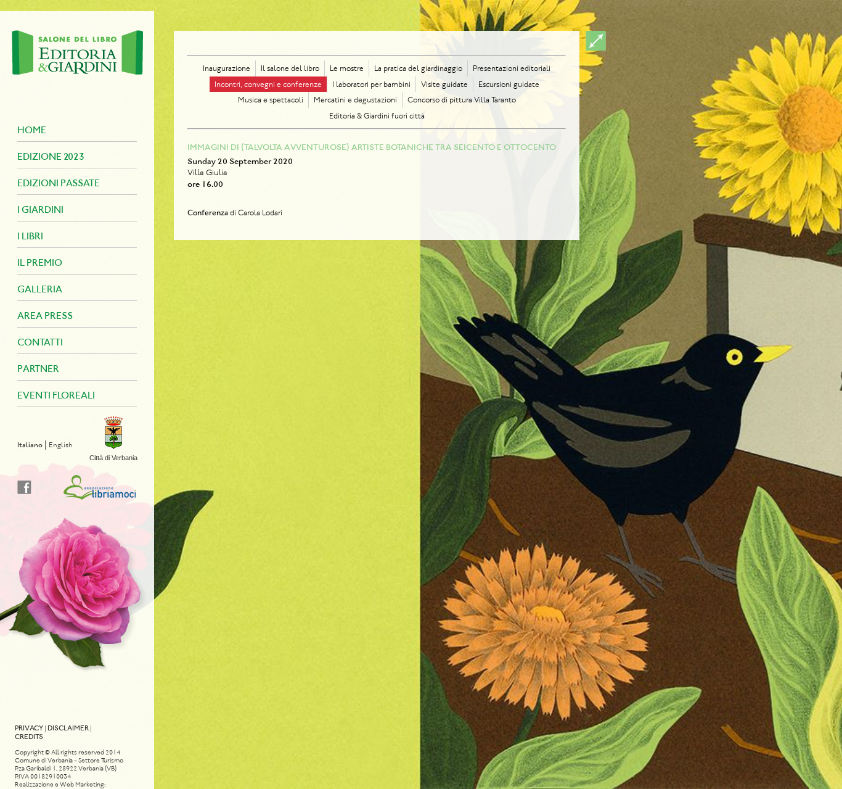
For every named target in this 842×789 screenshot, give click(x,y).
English (61, 444)
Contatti (40, 342)
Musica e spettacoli (270, 99)
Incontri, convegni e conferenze (268, 84)
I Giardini (40, 209)
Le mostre (347, 68)
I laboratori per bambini (371, 84)
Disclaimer (68, 728)
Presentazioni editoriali (511, 68)
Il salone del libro (290, 68)
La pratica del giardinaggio (418, 68)
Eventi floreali (56, 395)
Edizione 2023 (50, 156)
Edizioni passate (58, 183)
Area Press (45, 315)
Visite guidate (444, 84)
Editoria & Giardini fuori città (377, 115)
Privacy (29, 728)
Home (31, 130)
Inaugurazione (226, 68)
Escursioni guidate (508, 84)
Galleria (39, 289)
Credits (29, 736)
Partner (38, 368)
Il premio (39, 262)
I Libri (30, 236)
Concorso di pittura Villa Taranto (461, 99)
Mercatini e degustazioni (355, 99)
